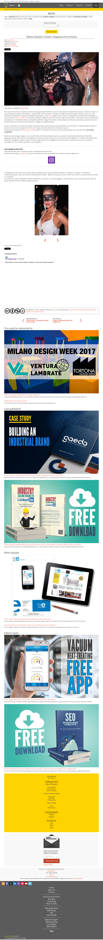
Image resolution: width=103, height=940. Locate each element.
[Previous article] (23, 320)
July (51, 823)
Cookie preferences (51, 877)
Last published (51, 776)
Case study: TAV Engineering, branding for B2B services (27, 619)
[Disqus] (51, 280)
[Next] (58, 240)
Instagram (23, 153)
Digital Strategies (51, 784)
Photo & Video (51, 904)
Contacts (88, 5)
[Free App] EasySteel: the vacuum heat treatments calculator (29, 699)
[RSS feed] (3, 883)
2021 (51, 828)
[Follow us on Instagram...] (18, 883)
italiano (51, 817)
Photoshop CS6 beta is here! (15, 401)
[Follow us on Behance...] (30, 883)
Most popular (51, 778)
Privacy (51, 875)
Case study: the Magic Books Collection (37, 321)
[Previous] (45, 240)
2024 (51, 825)
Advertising (51, 796)
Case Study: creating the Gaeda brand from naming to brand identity (33, 475)
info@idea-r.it (51, 871)
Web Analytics (51, 789)
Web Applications (51, 908)
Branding (51, 798)
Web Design (51, 808)
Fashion (9, 46)
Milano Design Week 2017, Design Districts (22, 395)
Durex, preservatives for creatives (62, 321)
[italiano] (19, 5)
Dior (50, 116)
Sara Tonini (10, 40)
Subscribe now (51, 861)
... (51, 830)
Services (69, 5)
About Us (79, 5)
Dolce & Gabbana (21, 118)
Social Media (51, 787)
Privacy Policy (48, 865)
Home (61, 5)
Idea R (11, 5)
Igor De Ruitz (14, 41)
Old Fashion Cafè (28, 130)
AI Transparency (78, 878)
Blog (95, 5)
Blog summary (51, 32)
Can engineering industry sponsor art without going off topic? (30, 625)
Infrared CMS (51, 915)
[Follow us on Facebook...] (7, 883)
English (23, 108)
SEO (51, 806)
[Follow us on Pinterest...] (22, 883)
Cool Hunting (15, 46)
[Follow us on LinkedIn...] (14, 883)
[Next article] (81, 320)
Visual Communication (51, 793)
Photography (13, 44)
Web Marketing (51, 790)
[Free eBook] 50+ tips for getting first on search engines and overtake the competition (40, 768)
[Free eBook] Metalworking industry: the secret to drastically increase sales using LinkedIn (42, 544)
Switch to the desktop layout (12, 9)
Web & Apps (51, 803)
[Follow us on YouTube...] (26, 883)
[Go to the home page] (6, 5)
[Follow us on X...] (10, 883)
